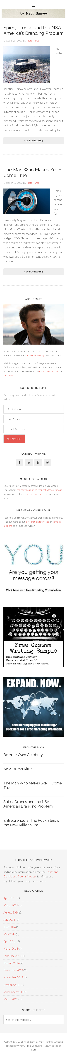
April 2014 (9, 941)
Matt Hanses (46, 1041)
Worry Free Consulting (30, 1045)
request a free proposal (50, 489)
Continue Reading (33, 140)
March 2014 (10, 948)
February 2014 (12, 956)
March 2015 (10, 905)
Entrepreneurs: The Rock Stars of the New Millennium (32, 822)
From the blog (33, 747)
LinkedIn (8, 375)
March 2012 (10, 999)
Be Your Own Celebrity (23, 754)
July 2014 (9, 919)
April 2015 (9, 898)
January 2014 (11, 963)
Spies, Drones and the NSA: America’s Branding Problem (33, 30)
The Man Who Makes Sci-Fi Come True (32, 785)
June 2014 (9, 927)
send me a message (33, 493)
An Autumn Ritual (18, 769)
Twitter (55, 371)
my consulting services (37, 521)
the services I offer (27, 489)
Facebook (44, 371)
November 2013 (13, 977)
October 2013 (11, 984)
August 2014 (11, 912)
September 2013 (13, 992)
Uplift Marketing (35, 355)
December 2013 (13, 970)
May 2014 (9, 934)
